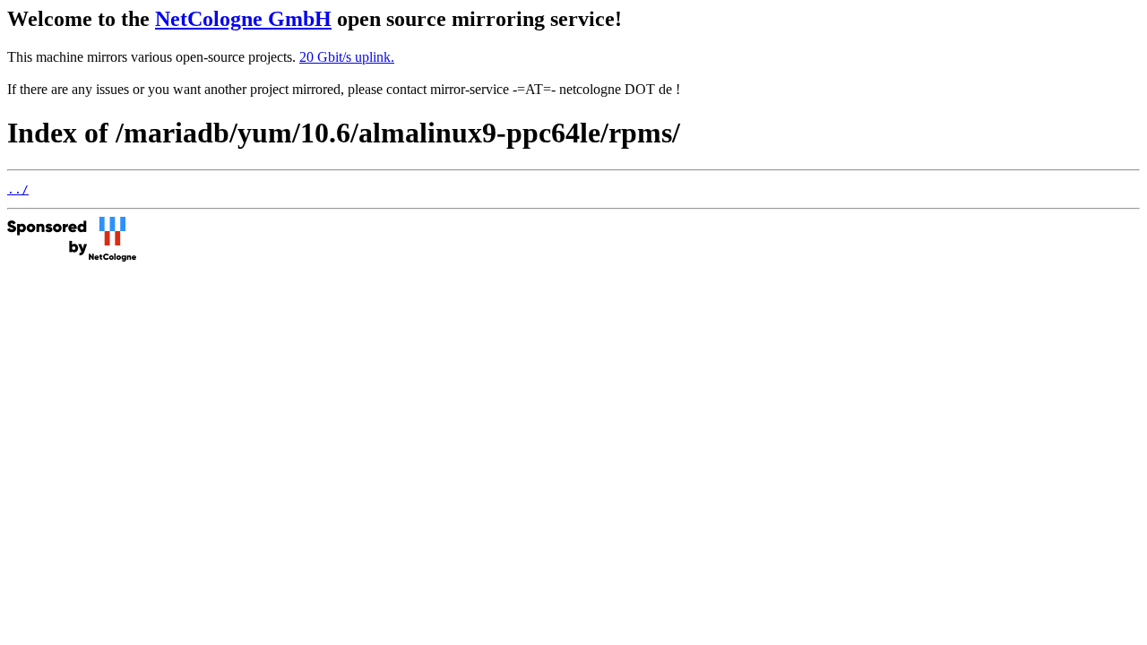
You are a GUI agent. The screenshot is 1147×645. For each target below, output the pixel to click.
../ (18, 189)
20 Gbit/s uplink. (346, 56)
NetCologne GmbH (243, 18)
